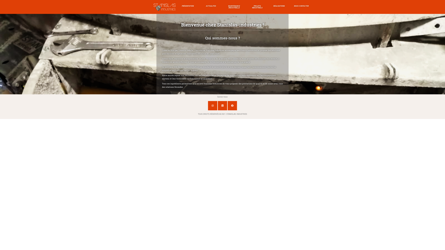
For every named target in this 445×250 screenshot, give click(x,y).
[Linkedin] (222, 105)
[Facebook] (232, 105)
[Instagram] (212, 105)
